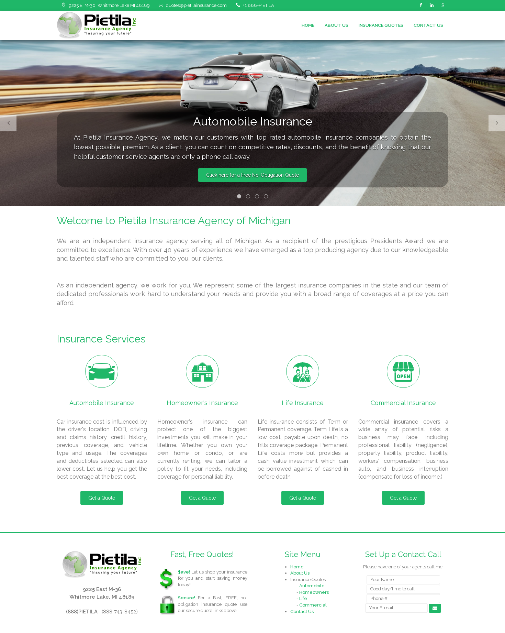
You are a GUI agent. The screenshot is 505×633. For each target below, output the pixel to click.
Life (303, 598)
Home (308, 25)
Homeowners (314, 592)
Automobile (312, 585)
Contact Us (428, 25)
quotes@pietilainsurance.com (196, 5)
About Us (336, 25)
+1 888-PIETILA (258, 5)
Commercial (313, 605)
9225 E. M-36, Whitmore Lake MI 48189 (109, 5)
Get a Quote (101, 498)
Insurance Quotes (381, 25)
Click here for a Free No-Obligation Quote (252, 175)
